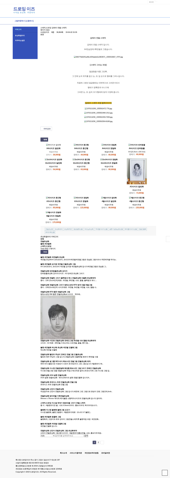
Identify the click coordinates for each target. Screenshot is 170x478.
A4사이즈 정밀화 (109, 148)
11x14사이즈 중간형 (81, 163)
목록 (45, 140)
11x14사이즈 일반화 (53, 163)
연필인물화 (142, 229)
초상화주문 (68, 229)
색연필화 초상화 (58, 257)
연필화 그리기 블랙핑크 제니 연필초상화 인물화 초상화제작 (73, 278)
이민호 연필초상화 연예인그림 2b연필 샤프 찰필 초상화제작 (73, 340)
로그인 (151, 2)
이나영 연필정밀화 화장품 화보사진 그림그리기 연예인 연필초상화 (75, 368)
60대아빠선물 (50, 232)
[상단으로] (165, 473)
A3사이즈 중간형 (53, 201)
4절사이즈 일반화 (109, 201)
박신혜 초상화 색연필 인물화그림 (64, 347)
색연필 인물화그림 (59, 424)
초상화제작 (58, 229)
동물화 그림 (56, 417)
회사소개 (63, 453)
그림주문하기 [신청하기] (24, 21)
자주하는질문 (20, 40)
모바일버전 (105, 453)
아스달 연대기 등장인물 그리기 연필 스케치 (68, 403)
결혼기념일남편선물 (116, 229)
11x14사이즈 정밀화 (109, 163)
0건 (52, 32)
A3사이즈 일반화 (137, 187)
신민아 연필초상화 (57, 389)
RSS (45, 252)
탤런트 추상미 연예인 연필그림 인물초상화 (66, 354)
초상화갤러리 (20, 35)
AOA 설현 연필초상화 (58, 375)
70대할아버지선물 (101, 229)
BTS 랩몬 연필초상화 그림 (60, 292)
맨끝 (102, 442)
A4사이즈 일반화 (53, 148)
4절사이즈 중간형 (137, 201)
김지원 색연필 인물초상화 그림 (64, 264)
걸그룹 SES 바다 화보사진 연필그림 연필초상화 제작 (70, 361)
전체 (42, 239)
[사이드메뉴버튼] (168, 239)
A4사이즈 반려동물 (137, 148)
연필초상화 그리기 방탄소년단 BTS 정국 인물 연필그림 (71, 285)
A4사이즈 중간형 (81, 148)
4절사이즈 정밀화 (53, 216)
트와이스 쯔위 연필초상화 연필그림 (63, 382)
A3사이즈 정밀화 (81, 201)
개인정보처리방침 (92, 453)
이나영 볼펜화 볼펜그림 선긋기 (58, 410)
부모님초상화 (88, 229)
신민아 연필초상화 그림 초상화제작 (63, 431)
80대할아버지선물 (131, 229)
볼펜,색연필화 (45, 244)
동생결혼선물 (78, 229)
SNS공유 (47, 129)
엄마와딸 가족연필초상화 (59, 396)
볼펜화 (43, 410)
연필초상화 (49, 229)
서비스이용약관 (76, 453)
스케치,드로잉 (45, 246)
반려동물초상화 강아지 (58, 271)
